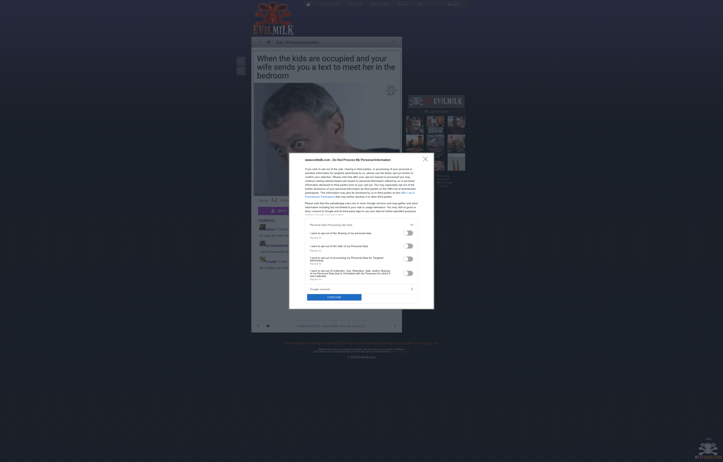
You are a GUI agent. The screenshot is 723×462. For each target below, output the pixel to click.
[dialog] (361, 231)
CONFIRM (334, 297)
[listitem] (361, 225)
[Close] (426, 160)
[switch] (408, 233)
